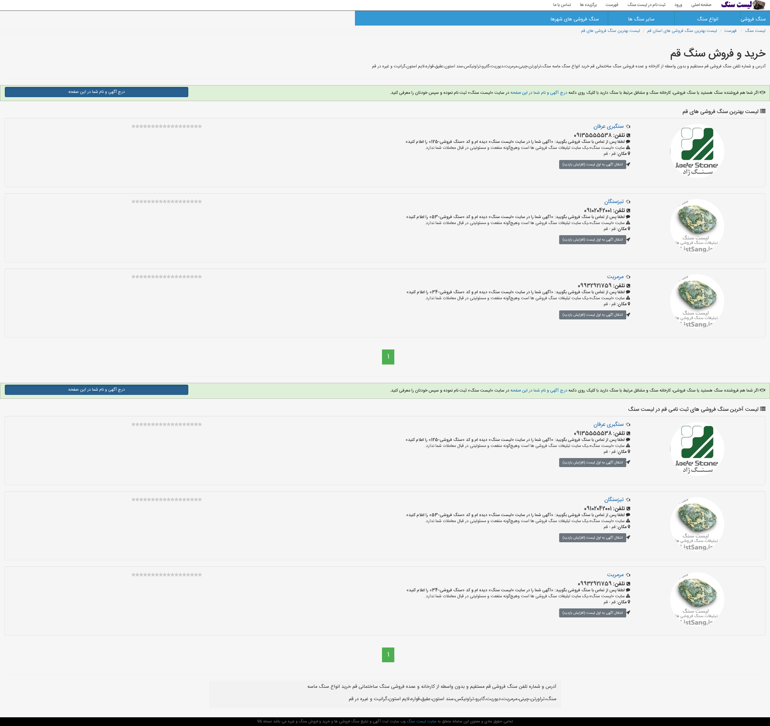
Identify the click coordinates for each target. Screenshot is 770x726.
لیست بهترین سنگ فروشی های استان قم (682, 31)
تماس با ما (562, 5)
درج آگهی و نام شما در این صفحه (538, 93)
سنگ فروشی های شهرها (574, 19)
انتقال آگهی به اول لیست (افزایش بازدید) (592, 165)
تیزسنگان (614, 201)
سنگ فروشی (755, 19)
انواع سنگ (707, 19)
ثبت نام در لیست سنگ (646, 5)
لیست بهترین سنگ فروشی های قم (610, 31)
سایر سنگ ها (641, 19)
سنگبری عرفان (608, 126)
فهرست (612, 5)
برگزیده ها (588, 5)
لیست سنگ (755, 31)
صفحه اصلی (701, 5)
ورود (678, 5)
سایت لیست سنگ (420, 721)
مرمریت (615, 276)
